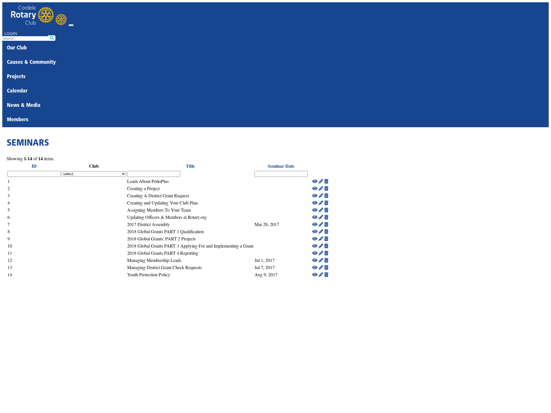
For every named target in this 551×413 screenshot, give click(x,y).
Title (190, 166)
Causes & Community (31, 62)
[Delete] (326, 181)
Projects (16, 77)
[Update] (321, 181)
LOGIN (10, 33)
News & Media (23, 105)
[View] (314, 181)
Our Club (17, 48)
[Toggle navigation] (71, 25)
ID (34, 166)
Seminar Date (281, 166)
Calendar (17, 91)
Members (17, 120)
